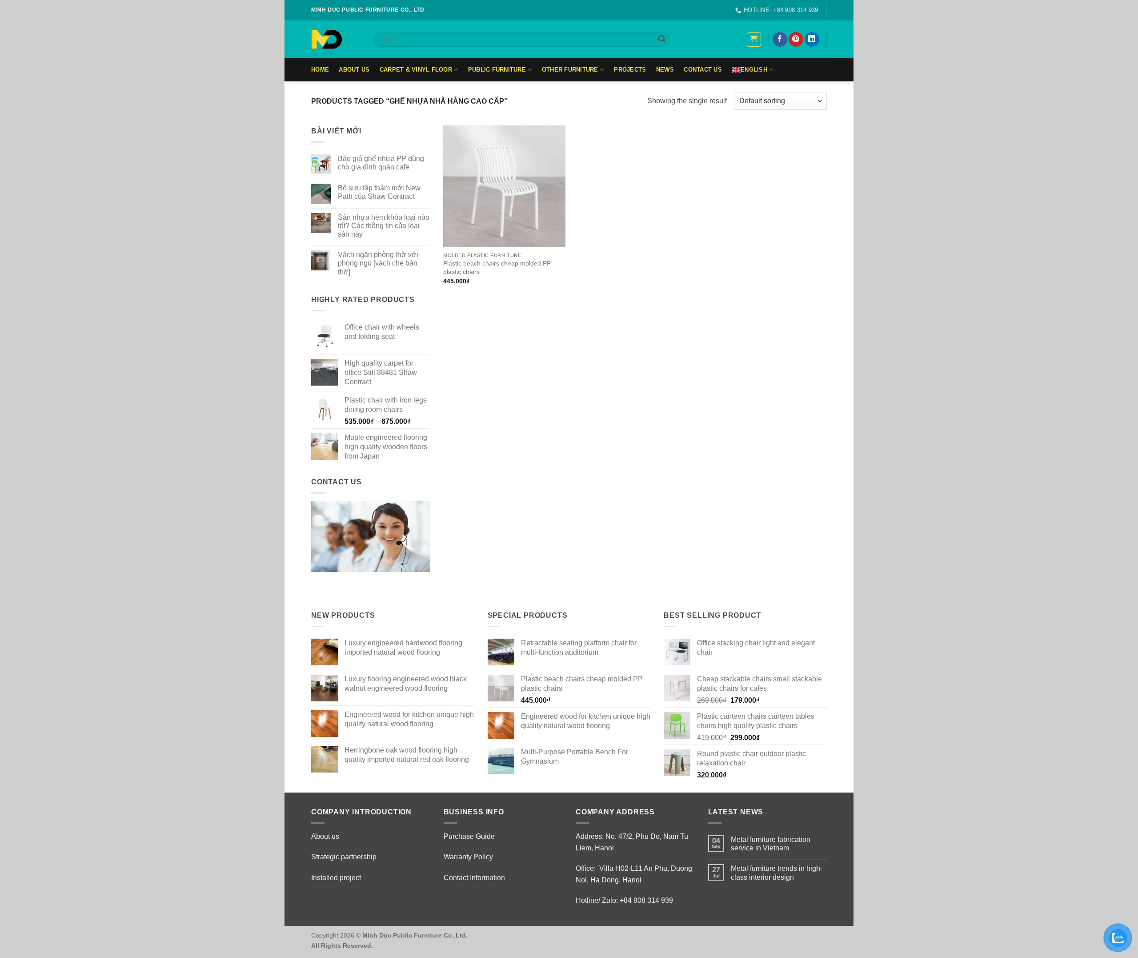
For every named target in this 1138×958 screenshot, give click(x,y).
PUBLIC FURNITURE (497, 69)
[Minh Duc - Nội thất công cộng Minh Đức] (335, 39)
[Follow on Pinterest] (796, 39)
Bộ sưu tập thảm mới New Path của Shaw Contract (379, 192)
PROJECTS (630, 69)
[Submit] (661, 39)
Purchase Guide (469, 836)
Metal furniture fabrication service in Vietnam (770, 844)
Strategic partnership (344, 857)
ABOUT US (354, 69)
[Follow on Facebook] (780, 39)
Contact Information (474, 878)
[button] (754, 39)
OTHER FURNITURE (570, 69)
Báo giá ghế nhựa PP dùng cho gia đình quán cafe (381, 163)
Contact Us (703, 69)
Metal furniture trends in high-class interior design (776, 873)
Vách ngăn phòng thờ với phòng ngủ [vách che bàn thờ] (378, 263)
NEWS (665, 69)
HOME (320, 69)
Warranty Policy (468, 857)
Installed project (336, 878)
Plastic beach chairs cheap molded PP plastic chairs (497, 267)
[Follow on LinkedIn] (812, 39)
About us (325, 836)
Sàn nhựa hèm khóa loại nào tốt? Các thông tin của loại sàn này (383, 225)
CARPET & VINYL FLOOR (416, 69)
